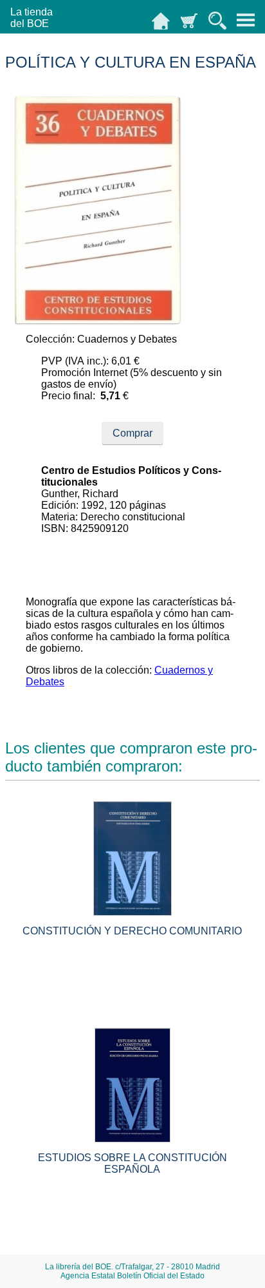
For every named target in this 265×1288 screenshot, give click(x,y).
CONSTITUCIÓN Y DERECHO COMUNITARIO (132, 930)
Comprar (132, 433)
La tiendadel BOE (31, 17)
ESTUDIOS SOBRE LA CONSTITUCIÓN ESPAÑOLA (132, 1163)
